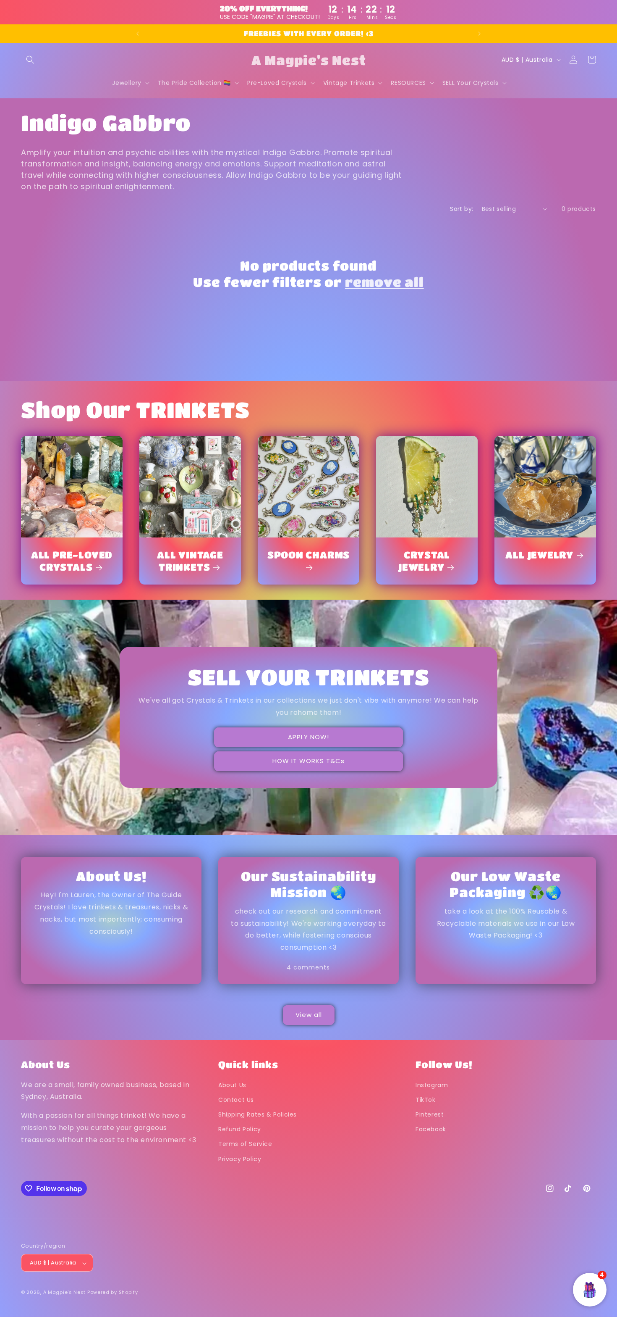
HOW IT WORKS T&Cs (308, 760)
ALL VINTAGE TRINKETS (190, 560)
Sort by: (461, 209)
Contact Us (236, 1100)
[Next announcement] (479, 33)
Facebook (431, 1129)
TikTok (426, 1100)
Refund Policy (239, 1129)
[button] (30, 59)
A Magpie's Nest (64, 1292)
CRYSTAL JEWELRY (424, 560)
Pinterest (430, 1114)
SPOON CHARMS (308, 554)
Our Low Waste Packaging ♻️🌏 (506, 884)
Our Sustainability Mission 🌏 (308, 884)
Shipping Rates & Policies (257, 1114)
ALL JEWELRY (539, 554)
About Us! (111, 876)
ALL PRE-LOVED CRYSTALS (71, 560)
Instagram (432, 1085)
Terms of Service (245, 1144)
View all (308, 1015)
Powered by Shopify (112, 1292)
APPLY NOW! (308, 736)
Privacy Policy (239, 1159)
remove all (384, 281)
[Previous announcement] (137, 33)
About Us (232, 1085)
